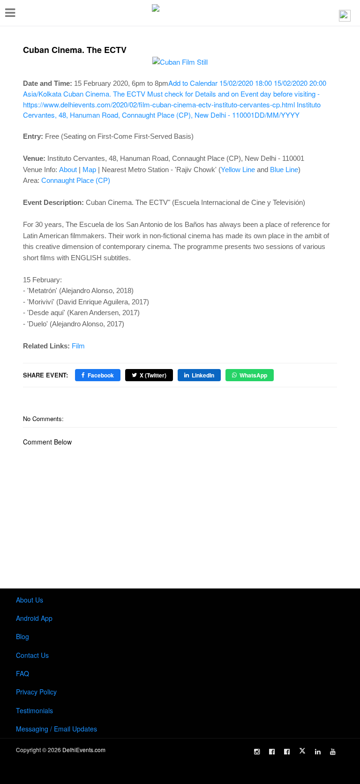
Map (89, 169)
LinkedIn (203, 375)
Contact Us (32, 655)
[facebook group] (287, 751)
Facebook (101, 375)
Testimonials (34, 710)
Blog (22, 636)
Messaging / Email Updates (56, 728)
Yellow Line (238, 169)
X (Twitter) (153, 375)
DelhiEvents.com (83, 750)
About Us (29, 599)
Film (78, 346)
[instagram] (257, 751)
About (68, 169)
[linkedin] (318, 751)
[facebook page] (272, 751)
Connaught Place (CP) (75, 180)
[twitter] (302, 750)
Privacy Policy (36, 691)
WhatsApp (253, 375)
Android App (34, 618)
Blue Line (284, 169)
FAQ (22, 673)
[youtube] (333, 751)
